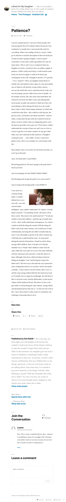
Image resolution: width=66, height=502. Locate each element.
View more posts (19, 386)
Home (14, 14)
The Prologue (24, 14)
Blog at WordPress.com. (33, 495)
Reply (19, 447)
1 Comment (29, 36)
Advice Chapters (30, 329)
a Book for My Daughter (22, 6)
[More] (46, 15)
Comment (47, 481)
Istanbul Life (38, 14)
